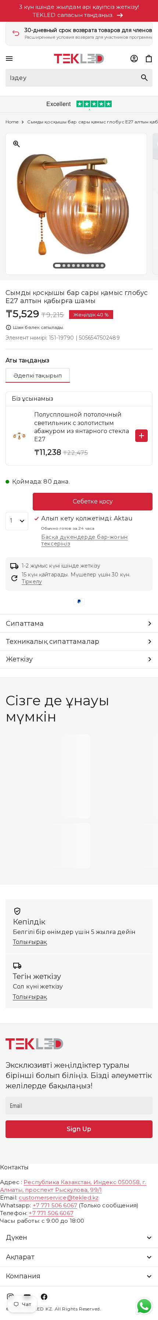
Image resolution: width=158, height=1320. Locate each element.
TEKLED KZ (38, 1309)
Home (12, 122)
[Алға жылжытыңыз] (146, 204)
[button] (9, 58)
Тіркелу (32, 581)
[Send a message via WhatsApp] (144, 1306)
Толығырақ (30, 941)
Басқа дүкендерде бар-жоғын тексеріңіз (84, 540)
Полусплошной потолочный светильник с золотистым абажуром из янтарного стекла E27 (81, 427)
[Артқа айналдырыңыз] (11, 204)
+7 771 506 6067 (55, 1205)
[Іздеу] (144, 78)
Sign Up (79, 1129)
